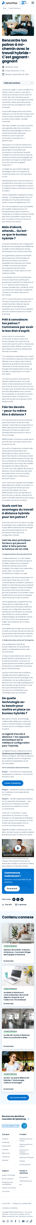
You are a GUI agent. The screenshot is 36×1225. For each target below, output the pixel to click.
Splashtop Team (11, 67)
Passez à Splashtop (13, 783)
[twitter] (22, 899)
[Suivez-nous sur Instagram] (7, 1221)
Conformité (6, 1203)
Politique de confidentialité (22, 1203)
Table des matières (12, 83)
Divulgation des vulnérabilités (7, 1183)
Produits (23, 1134)
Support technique (8, 1175)
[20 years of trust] (23, 3)
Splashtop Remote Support (26, 1145)
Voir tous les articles (18, 1097)
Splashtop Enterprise (27, 1157)
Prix (21, 1185)
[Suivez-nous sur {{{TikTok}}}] (31, 1221)
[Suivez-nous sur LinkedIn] (4, 1221)
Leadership (6, 1142)
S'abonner (22, 904)
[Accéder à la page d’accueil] (10, 3)
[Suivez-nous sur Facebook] (15, 1221)
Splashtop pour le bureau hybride (15, 753)
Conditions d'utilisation (10, 1208)
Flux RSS (8, 904)
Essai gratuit (12, 888)
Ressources (6, 1153)
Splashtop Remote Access (26, 1140)
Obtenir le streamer (9, 1188)
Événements (6, 1146)
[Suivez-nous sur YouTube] (23, 1221)
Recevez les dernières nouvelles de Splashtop (14, 1117)
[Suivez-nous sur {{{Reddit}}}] (27, 1221)
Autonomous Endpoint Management (24, 1152)
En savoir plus (9, 961)
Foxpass (22, 1161)
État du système (8, 1179)
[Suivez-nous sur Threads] (11, 1221)
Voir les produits (25, 1165)
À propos (6, 1134)
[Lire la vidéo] (18, 848)
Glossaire (5, 1160)
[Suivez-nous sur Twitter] (19, 1221)
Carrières (5, 1150)
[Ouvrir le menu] (32, 2)
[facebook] (18, 899)
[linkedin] (14, 899)
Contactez (6, 1157)
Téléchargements (26, 1181)
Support (5, 1171)
